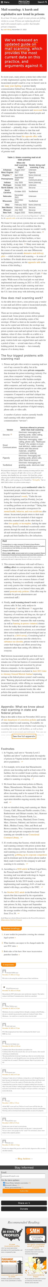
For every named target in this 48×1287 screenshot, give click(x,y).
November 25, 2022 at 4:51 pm (11, 1074)
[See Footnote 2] (43, 232)
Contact (18, 920)
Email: (4, 1172)
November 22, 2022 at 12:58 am (11, 1046)
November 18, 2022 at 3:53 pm (11, 1028)
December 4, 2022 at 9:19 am (10, 1123)
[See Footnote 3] (25, 244)
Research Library (12, 1185)
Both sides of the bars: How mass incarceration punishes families (23, 953)
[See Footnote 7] (31, 608)
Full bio (13, 920)
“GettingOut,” (36, 480)
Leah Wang (7, 29)
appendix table (10, 218)
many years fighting (13, 85)
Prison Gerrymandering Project (35, 1275)
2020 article (22, 869)
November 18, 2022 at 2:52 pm (11, 1008)
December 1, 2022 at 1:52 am (10, 1103)
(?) (29, 1183)
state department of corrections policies (19, 719)
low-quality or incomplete (20, 523)
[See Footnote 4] (42, 273)
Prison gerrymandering (14, 1187)
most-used (38, 110)
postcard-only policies (19, 591)
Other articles (6, 920)
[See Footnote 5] (11, 434)
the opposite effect (29, 136)
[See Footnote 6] (17, 608)
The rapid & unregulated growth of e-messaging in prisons (36, 1246)
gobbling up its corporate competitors (31, 854)
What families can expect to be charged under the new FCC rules (24, 944)
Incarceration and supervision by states (12, 1275)
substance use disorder (13, 641)
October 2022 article (16, 892)
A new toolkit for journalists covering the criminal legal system (24, 936)
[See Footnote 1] (11, 175)
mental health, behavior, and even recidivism (23, 511)
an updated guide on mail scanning (21, 44)
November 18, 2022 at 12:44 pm (11, 990)
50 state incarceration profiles (12, 1245)
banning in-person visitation (25, 623)
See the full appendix (24, 736)
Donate (24, 1209)
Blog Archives (24, 1158)
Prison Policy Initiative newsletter (17, 1183)
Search (41, 2)
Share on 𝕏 (24, 1203)
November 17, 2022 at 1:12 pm (11, 975)
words (24, 496)
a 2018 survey (21, 635)
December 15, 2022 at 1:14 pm (11, 1145)
